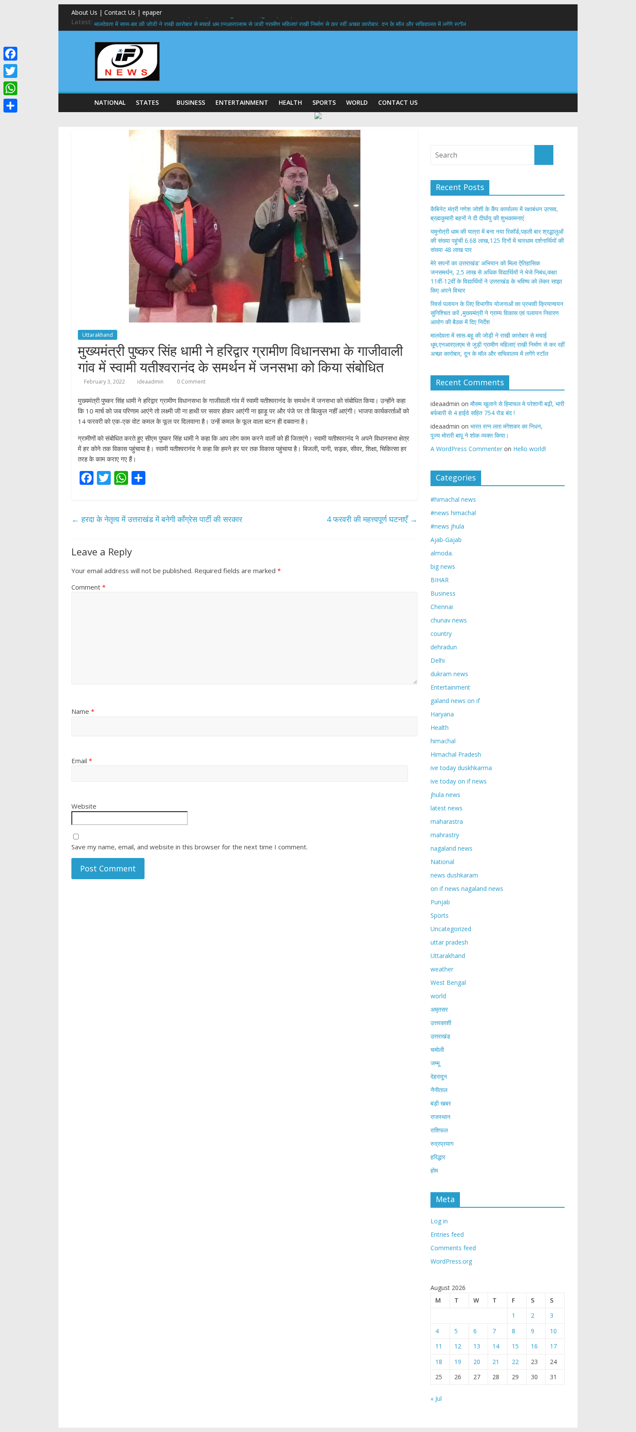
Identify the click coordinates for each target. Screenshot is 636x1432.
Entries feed (447, 1234)
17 (553, 1346)
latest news (446, 808)
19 (457, 1362)
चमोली (437, 1049)
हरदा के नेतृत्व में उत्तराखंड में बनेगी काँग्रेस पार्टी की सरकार (156, 519)
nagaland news (451, 848)
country (441, 633)
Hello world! (529, 449)
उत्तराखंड (440, 1036)
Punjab (440, 902)
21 (495, 1362)
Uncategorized (450, 929)
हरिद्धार (437, 1157)
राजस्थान (440, 1117)
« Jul (436, 1398)
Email (81, 760)
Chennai (441, 607)
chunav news (448, 620)
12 (457, 1346)
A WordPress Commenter (466, 449)
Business (191, 102)
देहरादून (438, 1076)
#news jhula (447, 526)
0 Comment (191, 381)
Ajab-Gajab (446, 539)
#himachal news (453, 499)
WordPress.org (451, 1261)
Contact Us (398, 102)
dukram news (449, 674)
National (109, 102)
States (147, 102)
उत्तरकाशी (440, 1023)
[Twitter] (10, 71)
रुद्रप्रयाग (441, 1143)
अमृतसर (439, 1009)
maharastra (446, 821)
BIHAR (439, 580)
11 (438, 1346)
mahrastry (444, 835)
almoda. (441, 553)
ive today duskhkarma (461, 768)
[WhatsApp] (10, 88)
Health (290, 102)
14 (495, 1346)
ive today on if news (458, 781)
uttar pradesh (449, 942)
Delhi (437, 660)
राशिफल (439, 1130)
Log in (439, 1221)
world (357, 102)
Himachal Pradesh (455, 754)
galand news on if (455, 701)
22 (515, 1362)
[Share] (10, 105)
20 (476, 1362)
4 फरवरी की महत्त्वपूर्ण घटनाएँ (372, 519)
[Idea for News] (127, 43)
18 (438, 1362)
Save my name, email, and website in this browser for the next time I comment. (189, 846)
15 (515, 1346)
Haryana (442, 714)
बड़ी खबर (440, 1103)
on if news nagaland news (466, 888)
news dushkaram (454, 875)
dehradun (443, 647)
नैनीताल (438, 1090)
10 (553, 1331)
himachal (443, 741)
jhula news (445, 794)
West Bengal (448, 982)
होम (434, 1170)
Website (83, 806)
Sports (324, 102)
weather (441, 969)
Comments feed (453, 1248)
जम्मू (435, 1063)
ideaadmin (150, 381)
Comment (88, 587)
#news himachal (453, 513)
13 (476, 1346)
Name (82, 711)
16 (534, 1346)
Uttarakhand (97, 335)
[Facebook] (10, 53)
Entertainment (241, 102)
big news (442, 566)
